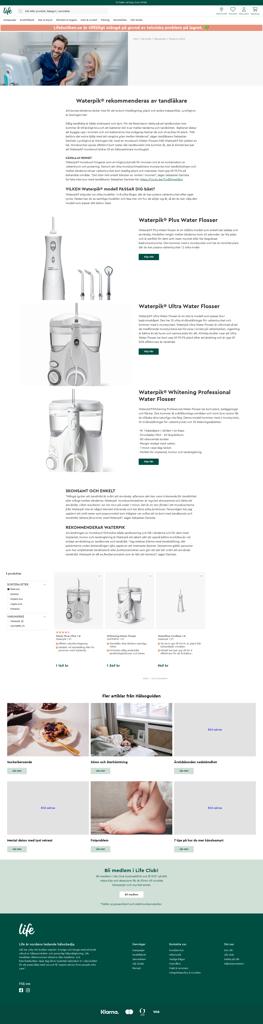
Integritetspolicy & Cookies (185, 973)
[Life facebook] (21, 994)
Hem (135, 39)
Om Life (228, 950)
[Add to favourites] (99, 576)
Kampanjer (138, 950)
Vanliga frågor (177, 959)
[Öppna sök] (62, 11)
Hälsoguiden (160, 39)
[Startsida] (8, 11)
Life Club (229, 955)
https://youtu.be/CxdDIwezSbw (161, 179)
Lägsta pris (16, 604)
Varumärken (139, 959)
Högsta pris (16, 599)
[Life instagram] (28, 994)
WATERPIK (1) (17, 626)
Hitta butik (175, 955)
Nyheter (14, 594)
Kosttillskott (139, 955)
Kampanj (15, 609)
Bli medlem (131, 894)
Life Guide (146, 39)
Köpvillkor (175, 964)
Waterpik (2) (17, 621)
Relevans (15, 589)
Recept (136, 968)
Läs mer (17, 771)
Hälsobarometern (234, 964)
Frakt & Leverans (178, 968)
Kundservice (176, 950)
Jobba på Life (231, 959)
